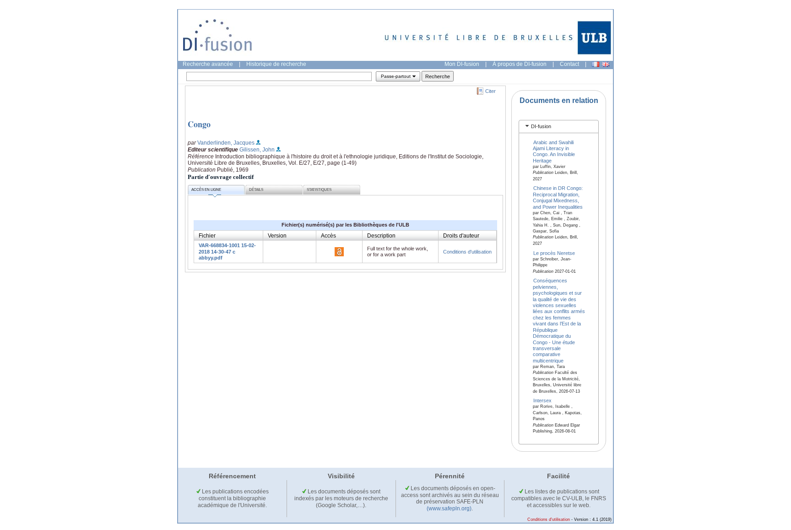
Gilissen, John (257, 149)
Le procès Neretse (554, 252)
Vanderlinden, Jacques (226, 143)
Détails (256, 190)
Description (381, 236)
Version (277, 236)
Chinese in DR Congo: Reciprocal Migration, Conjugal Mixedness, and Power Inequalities (558, 197)
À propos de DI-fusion (520, 64)
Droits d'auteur (461, 236)
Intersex (542, 400)
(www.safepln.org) (449, 508)
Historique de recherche (276, 64)
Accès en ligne (206, 190)
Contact (569, 64)
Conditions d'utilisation (467, 251)
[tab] (559, 126)
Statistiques (319, 190)
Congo (199, 124)
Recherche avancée (208, 64)
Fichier (207, 236)
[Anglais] (605, 64)
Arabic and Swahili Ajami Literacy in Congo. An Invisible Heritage (554, 151)
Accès (328, 236)
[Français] (595, 64)
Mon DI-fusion (461, 64)
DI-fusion (541, 126)
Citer (490, 91)
